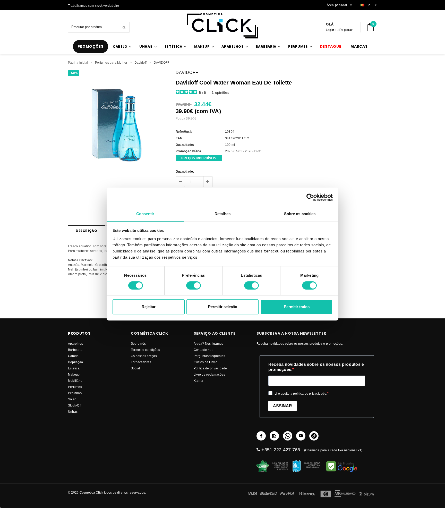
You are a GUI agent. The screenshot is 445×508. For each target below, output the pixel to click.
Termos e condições (145, 350)
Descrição (86, 230)
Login (330, 30)
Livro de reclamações (209, 374)
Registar (346, 30)
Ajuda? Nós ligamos (208, 343)
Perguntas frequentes (209, 356)
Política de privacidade (210, 368)
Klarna (198, 381)
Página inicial (78, 62)
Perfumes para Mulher (111, 62)
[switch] (193, 285)
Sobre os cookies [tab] (300, 213)
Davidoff (140, 62)
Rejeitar (149, 306)
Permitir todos (297, 306)
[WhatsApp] (287, 436)
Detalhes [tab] (222, 213)
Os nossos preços (144, 356)
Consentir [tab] (145, 213)
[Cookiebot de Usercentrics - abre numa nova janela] (310, 197)
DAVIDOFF (161, 62)
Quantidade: (185, 171)
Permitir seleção (222, 306)
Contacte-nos (203, 350)
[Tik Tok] (314, 436)
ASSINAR (282, 406)
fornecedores (141, 362)
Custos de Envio (206, 362)
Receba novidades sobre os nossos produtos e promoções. (316, 367)
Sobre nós (138, 343)
